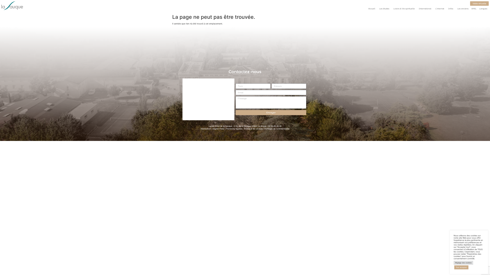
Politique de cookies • (254, 129)
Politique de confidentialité (277, 129)
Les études (384, 9)
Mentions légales (234, 129)
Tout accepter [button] (461, 267)
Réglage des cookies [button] (463, 263)
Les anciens (463, 9)
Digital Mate (218, 129)
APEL (473, 9)
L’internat (439, 9)
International (425, 9)
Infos (450, 9)
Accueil (371, 9)
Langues (483, 9)
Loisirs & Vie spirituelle (404, 9)
